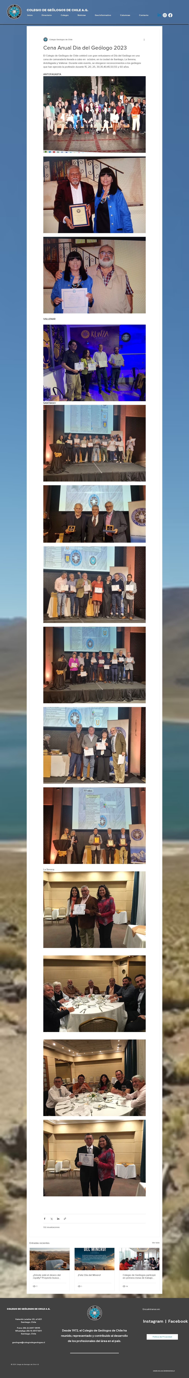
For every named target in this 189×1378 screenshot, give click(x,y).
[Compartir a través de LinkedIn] (58, 1218)
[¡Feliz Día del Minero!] (95, 1259)
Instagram (153, 1321)
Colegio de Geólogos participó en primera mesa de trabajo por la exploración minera (139, 1276)
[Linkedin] (159, 15)
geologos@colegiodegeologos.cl (28, 1342)
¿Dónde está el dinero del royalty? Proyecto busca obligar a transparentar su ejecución (47, 1276)
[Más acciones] (144, 39)
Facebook (178, 1321)
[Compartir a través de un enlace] (65, 1218)
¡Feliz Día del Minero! (89, 1275)
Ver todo (156, 1243)
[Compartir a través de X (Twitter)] (51, 1218)
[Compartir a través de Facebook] (44, 1218)
